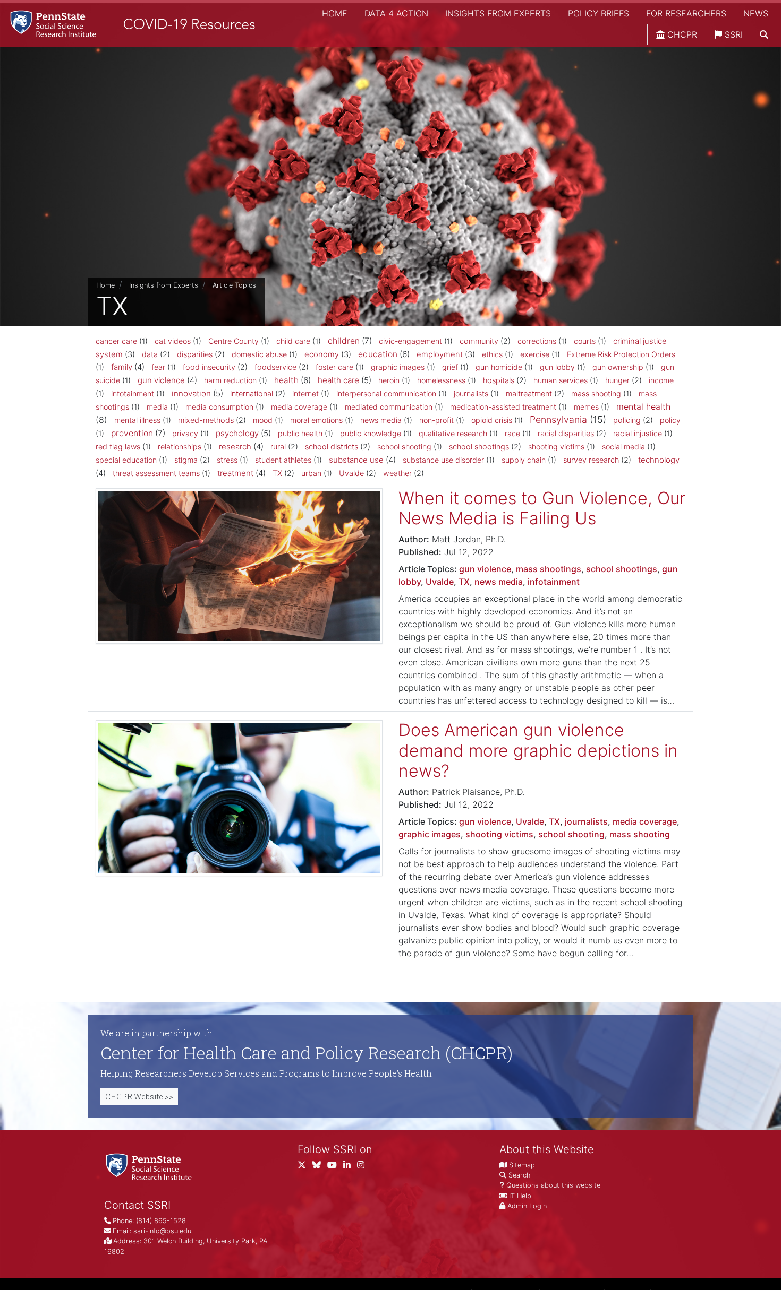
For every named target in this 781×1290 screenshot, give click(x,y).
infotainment (132, 393)
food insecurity (209, 367)
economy (321, 354)
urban (311, 473)
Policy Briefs (598, 13)
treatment (235, 473)
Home (334, 13)
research (235, 446)
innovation (191, 393)
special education (126, 459)
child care (293, 340)
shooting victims (556, 446)
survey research (591, 460)
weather (397, 473)
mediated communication (388, 406)
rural (278, 447)
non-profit (436, 420)
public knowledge (370, 433)
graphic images (398, 366)
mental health (643, 406)
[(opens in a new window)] (319, 1167)
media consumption (219, 406)
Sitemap (522, 1165)
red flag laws (118, 446)
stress (227, 459)
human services (560, 380)
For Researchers (686, 13)
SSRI (732, 34)
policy (670, 420)
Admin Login (527, 1206)
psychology (237, 433)
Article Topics (234, 285)
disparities (195, 354)
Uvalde (351, 473)
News (755, 13)
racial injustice (637, 433)
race (512, 433)
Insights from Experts (498, 13)
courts (585, 340)
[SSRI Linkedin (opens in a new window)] (350, 1167)
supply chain (524, 459)
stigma (186, 460)
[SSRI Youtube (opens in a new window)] (335, 1167)
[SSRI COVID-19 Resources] (127, 23)
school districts (331, 447)
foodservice (275, 367)
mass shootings (548, 569)
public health (300, 433)
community (479, 341)
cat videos (173, 340)
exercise (534, 354)
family (121, 367)
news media (381, 420)
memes (586, 406)
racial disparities (566, 433)
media (157, 406)
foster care (334, 366)
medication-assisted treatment (503, 406)
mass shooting (596, 393)
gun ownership (617, 366)
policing (627, 420)
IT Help (520, 1196)
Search (519, 1175)
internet (305, 393)
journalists (471, 393)
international (251, 394)
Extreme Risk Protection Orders (621, 354)
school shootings (479, 447)
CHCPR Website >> (139, 1097)
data (150, 354)
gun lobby (557, 366)
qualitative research (453, 433)
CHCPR (681, 34)
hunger (617, 380)
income (661, 380)
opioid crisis (491, 420)
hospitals (498, 380)
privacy (185, 433)
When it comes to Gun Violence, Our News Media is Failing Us (541, 508)
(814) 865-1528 (161, 1221)
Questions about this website (553, 1185)
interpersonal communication (386, 393)
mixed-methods (206, 420)
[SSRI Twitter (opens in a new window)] (305, 1167)
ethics (492, 354)
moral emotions (316, 420)
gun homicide (499, 366)
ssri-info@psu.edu (162, 1231)
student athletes (283, 459)
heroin (389, 380)
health (286, 380)
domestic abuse (259, 354)
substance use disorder (443, 459)
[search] (764, 34)
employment (440, 354)
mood (263, 420)
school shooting (404, 446)
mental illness (137, 420)
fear (158, 366)
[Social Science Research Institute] (151, 1166)
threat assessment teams (156, 473)
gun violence (161, 380)
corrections (536, 340)
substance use (356, 460)
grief (450, 366)
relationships (179, 446)
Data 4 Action (396, 13)
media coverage (299, 406)
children (344, 341)
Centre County (233, 340)
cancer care (116, 340)
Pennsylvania (558, 419)
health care (338, 380)
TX (277, 473)
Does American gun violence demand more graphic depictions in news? (538, 750)
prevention (132, 433)
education (377, 354)
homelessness (441, 380)
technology (659, 460)
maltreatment (529, 394)
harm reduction (230, 380)
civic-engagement (410, 340)
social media (623, 446)
